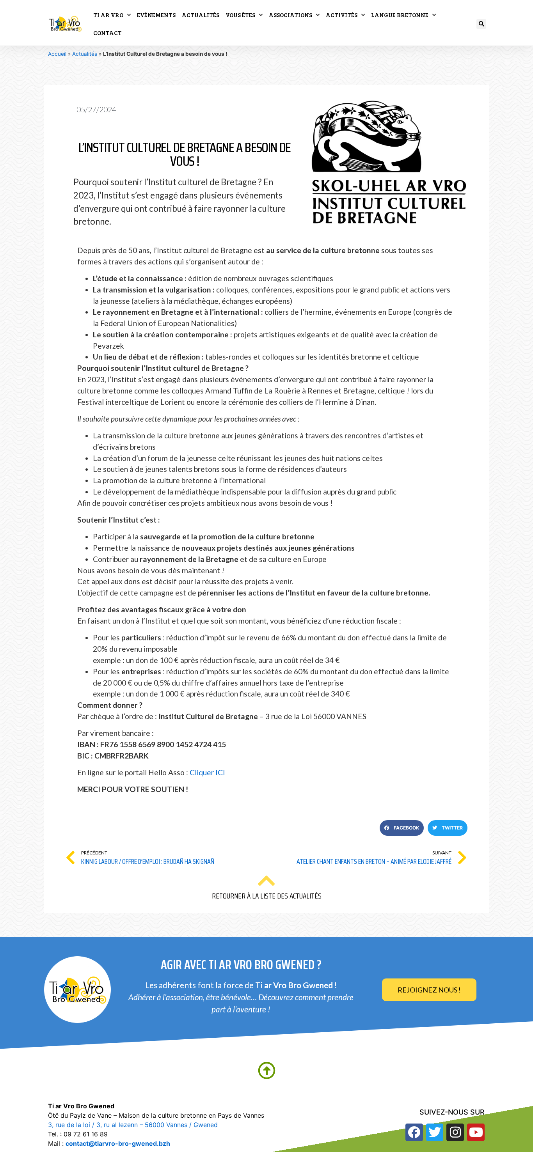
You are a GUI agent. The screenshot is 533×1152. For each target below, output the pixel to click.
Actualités (200, 15)
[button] (481, 24)
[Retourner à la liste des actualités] (266, 880)
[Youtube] (476, 1132)
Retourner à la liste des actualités (267, 896)
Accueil (57, 54)
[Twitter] (435, 1132)
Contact (107, 33)
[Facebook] (414, 1132)
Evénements (156, 15)
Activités (341, 15)
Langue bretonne (399, 15)
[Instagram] (455, 1132)
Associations (290, 15)
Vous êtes (240, 15)
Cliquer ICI (207, 772)
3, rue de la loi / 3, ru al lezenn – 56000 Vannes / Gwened (133, 1125)
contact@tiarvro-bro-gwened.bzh (118, 1143)
